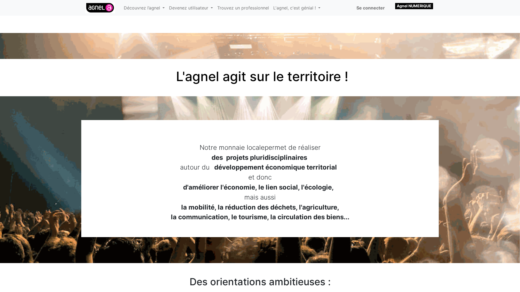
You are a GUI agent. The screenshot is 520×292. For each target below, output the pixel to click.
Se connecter (370, 8)
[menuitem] (243, 7)
